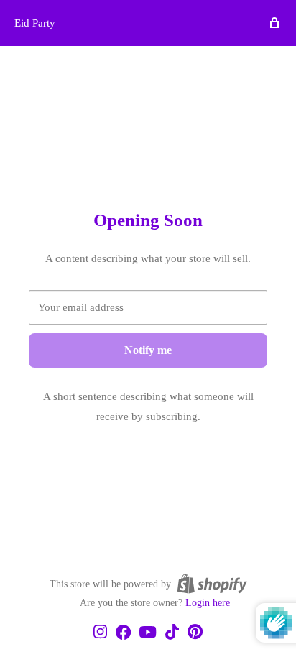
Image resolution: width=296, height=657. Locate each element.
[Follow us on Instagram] (100, 632)
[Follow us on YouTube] (147, 633)
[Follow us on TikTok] (172, 633)
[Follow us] (123, 633)
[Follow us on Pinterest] (195, 632)
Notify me (148, 350)
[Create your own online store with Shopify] (212, 584)
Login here (207, 602)
